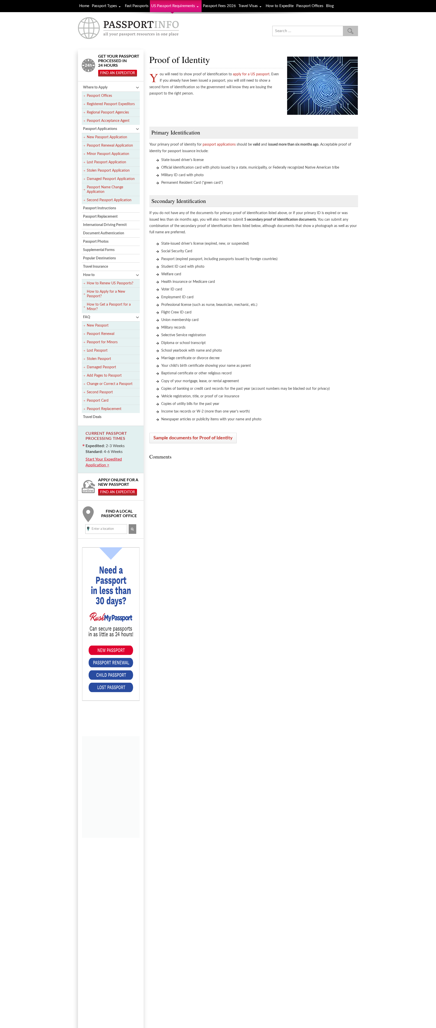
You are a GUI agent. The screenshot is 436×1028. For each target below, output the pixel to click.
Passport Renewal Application (110, 145)
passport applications (219, 144)
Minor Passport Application (108, 154)
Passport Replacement (100, 216)
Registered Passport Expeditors (111, 104)
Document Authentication (103, 233)
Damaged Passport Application (111, 179)
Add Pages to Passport (104, 375)
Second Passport (100, 392)
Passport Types (104, 6)
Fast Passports (137, 6)
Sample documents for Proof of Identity (193, 438)
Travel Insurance (95, 266)
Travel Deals (92, 417)
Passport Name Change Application (105, 190)
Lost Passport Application (106, 162)
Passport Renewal (100, 334)
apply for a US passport (251, 74)
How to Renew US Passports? (110, 283)
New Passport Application (107, 137)
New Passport (97, 325)
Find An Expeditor (117, 73)
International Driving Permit (105, 225)
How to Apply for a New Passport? (106, 294)
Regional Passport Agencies (108, 112)
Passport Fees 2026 (219, 6)
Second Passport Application (109, 200)
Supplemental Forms (99, 250)
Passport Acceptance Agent (108, 121)
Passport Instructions (99, 208)
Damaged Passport (101, 367)
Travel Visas (248, 6)
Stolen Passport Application (108, 170)
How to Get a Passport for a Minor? (109, 307)
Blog (330, 6)
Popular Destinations (99, 258)
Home (84, 6)
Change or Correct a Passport (109, 384)
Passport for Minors (102, 342)
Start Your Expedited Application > (104, 462)
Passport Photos (95, 241)
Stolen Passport (99, 359)
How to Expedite (280, 6)
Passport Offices (309, 6)
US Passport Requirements (173, 6)
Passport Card (97, 400)
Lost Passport (97, 350)
